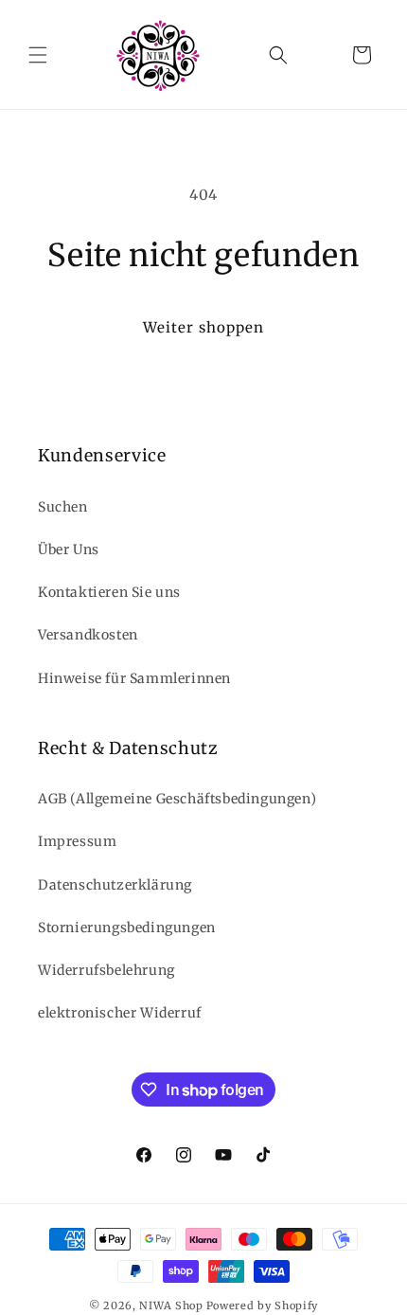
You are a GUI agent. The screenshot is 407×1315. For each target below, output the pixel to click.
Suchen (63, 506)
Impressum (77, 841)
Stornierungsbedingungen (127, 927)
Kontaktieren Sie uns (109, 592)
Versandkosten (88, 634)
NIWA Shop (171, 1305)
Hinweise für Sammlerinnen (134, 678)
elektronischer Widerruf (120, 1012)
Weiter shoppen (203, 327)
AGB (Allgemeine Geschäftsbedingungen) (177, 798)
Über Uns (68, 549)
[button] (38, 55)
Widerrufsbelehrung (106, 970)
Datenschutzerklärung (115, 884)
